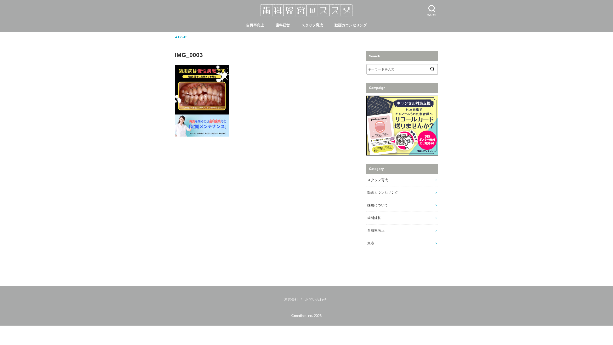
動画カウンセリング (351, 25)
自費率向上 (255, 25)
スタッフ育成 (312, 25)
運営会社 (291, 299)
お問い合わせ (316, 299)
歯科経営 (283, 25)
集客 (370, 243)
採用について (377, 205)
